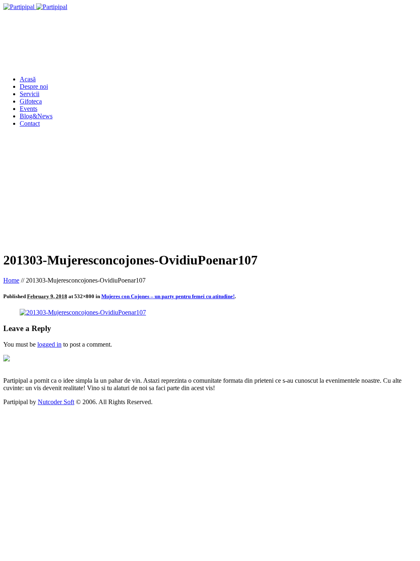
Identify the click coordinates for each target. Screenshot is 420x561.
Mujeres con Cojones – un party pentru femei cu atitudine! (168, 296)
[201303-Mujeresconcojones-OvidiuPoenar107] (83, 312)
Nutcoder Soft (56, 401)
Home (11, 280)
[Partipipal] (35, 6)
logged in (49, 344)
